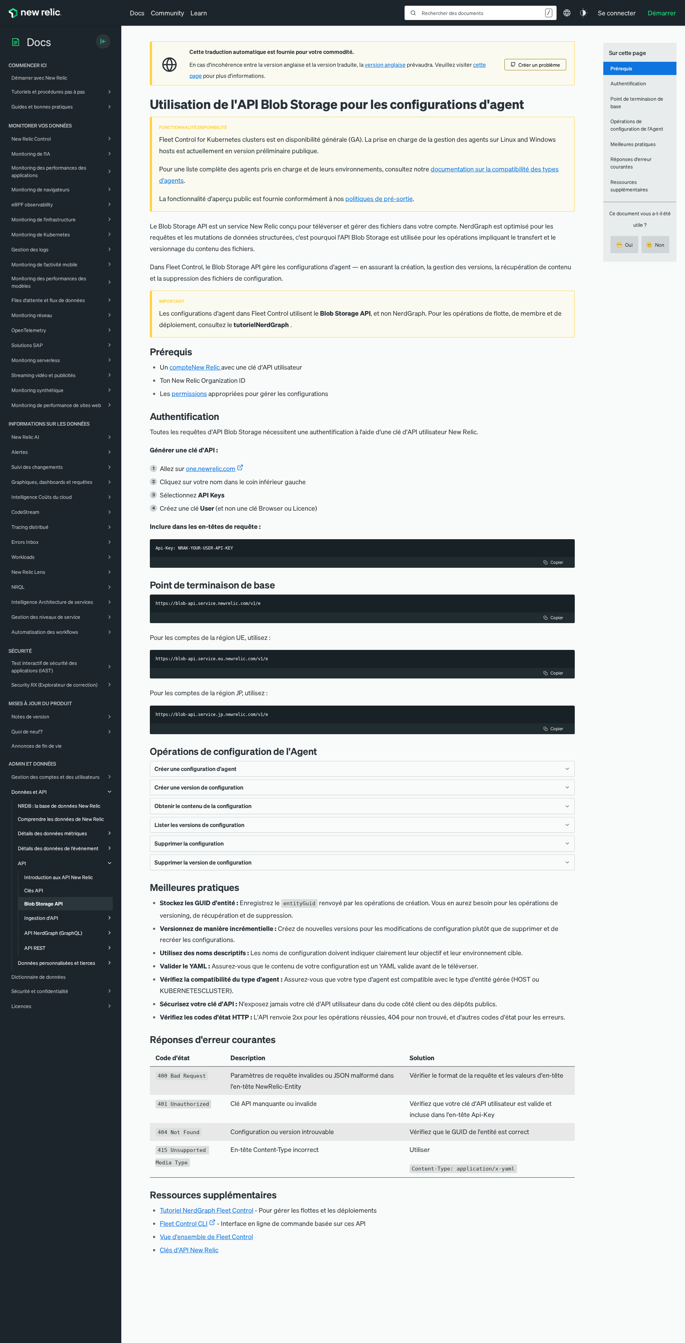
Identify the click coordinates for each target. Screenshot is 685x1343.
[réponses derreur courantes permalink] (279, 1039)
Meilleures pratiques (633, 144)
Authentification (628, 83)
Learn (199, 13)
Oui (624, 244)
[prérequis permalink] (195, 351)
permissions (189, 393)
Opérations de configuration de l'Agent (636, 125)
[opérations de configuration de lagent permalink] (320, 751)
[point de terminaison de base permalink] (278, 584)
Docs (137, 13)
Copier (556, 562)
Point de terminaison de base (636, 102)
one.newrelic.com (210, 468)
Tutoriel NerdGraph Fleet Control (206, 1210)
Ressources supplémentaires (629, 185)
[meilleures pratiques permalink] (243, 887)
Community (167, 13)
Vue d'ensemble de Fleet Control (206, 1236)
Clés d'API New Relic (189, 1250)
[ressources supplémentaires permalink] (280, 1194)
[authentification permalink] (222, 416)
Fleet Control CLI (184, 1223)
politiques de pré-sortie (379, 198)
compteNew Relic (194, 367)
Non (655, 244)
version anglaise (385, 64)
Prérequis (621, 68)
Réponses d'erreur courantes (630, 163)
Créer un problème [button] (539, 64)
